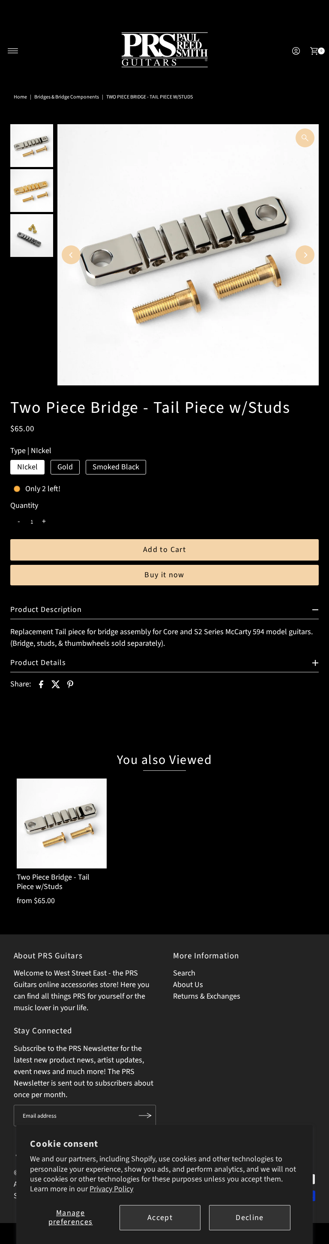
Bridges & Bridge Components (66, 97)
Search (184, 973)
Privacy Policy (111, 1189)
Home (20, 97)
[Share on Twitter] (55, 683)
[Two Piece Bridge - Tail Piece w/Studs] (62, 823)
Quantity (24, 505)
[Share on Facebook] (41, 683)
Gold (65, 467)
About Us (188, 984)
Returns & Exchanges (206, 996)
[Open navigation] (13, 51)
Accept (160, 1217)
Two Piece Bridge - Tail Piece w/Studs (53, 882)
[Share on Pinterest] (70, 683)
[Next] (305, 254)
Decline (249, 1217)
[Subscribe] (145, 1115)
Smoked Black (116, 467)
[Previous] (71, 254)
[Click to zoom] (305, 137)
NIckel (27, 467)
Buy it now (164, 575)
